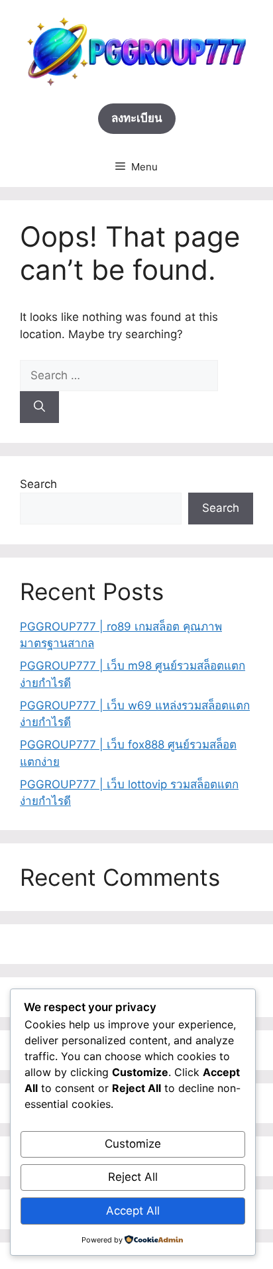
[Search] (39, 407)
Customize (133, 1143)
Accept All (133, 1210)
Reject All (133, 1176)
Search (38, 484)
